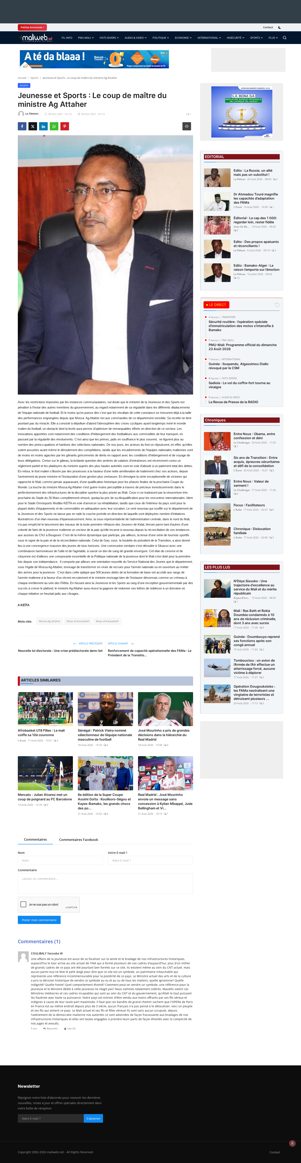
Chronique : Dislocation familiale (252, 531)
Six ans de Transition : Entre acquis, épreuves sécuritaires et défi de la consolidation (257, 462)
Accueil (22, 78)
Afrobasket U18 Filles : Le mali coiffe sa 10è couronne (41, 732)
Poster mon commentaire (39, 920)
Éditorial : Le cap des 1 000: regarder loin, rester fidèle (255, 220)
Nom (21, 853)
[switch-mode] (280, 27)
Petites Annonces (31, 27)
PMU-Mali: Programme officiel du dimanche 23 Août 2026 (243, 347)
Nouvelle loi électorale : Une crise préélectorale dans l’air (60, 651)
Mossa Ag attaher (49, 621)
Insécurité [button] (234, 37)
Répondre (52, 1028)
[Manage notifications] (292, 1143)
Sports (34, 78)
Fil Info (67, 37)
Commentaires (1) (39, 941)
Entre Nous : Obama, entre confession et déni (254, 436)
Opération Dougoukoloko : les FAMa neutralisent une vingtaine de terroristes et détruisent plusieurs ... (254, 693)
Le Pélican (240, 179)
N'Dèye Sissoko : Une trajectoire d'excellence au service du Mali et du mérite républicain (255, 587)
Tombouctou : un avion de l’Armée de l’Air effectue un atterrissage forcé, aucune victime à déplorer (254, 667)
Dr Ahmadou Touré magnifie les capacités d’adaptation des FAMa (256, 198)
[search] (284, 37)
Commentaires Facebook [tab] (78, 839)
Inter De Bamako (242, 226)
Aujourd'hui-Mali (242, 598)
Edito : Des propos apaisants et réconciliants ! (256, 244)
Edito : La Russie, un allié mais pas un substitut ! (253, 172)
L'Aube (238, 510)
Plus (272, 37)
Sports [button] (255, 37)
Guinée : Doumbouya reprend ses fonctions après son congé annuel (257, 641)
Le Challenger (242, 442)
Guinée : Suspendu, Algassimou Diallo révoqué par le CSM (238, 366)
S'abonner (93, 1118)
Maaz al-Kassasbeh (78, 621)
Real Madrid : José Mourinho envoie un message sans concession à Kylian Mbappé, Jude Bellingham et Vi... (165, 801)
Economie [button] (182, 37)
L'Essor (22, 740)
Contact (268, 27)
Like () (71, 1028)
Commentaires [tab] (35, 839)
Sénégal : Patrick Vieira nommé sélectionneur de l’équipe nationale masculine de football (105, 734)
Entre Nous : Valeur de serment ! (251, 483)
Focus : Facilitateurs (249, 505)
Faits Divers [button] (108, 37)
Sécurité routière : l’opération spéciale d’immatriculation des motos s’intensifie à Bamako (241, 326)
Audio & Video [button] (134, 37)
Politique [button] (159, 37)
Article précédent (90, 643)
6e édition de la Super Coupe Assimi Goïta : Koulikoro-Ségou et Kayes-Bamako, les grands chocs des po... (104, 801)
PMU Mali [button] (84, 37)
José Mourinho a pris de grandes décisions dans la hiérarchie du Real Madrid (164, 734)
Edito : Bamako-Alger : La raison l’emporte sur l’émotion (257, 267)
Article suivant (118, 643)
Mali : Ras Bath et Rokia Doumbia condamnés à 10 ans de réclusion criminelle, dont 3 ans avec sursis (255, 617)
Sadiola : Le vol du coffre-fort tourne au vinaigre (239, 385)
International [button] (208, 37)
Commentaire (27, 870)
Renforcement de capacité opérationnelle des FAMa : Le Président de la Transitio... (149, 653)
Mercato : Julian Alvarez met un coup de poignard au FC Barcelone (45, 797)
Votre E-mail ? (117, 853)
